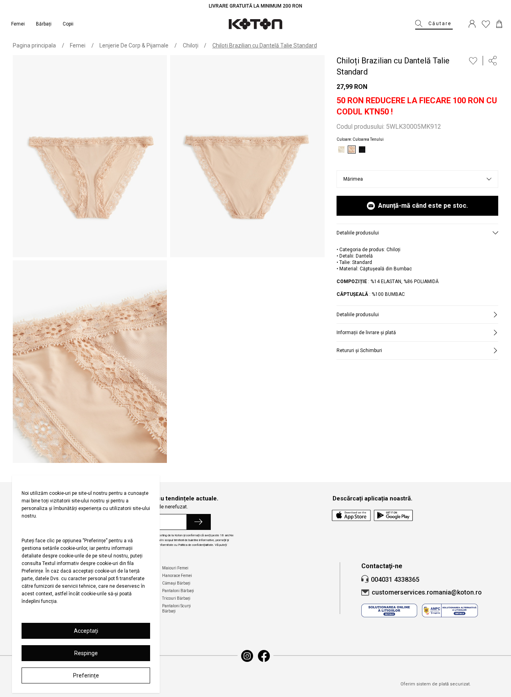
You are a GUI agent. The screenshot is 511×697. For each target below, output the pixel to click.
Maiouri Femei (175, 568)
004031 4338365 (395, 579)
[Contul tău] (472, 24)
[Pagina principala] (255, 24)
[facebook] (264, 656)
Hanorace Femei (177, 575)
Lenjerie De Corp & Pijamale (133, 45)
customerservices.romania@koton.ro (427, 592)
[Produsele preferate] (486, 24)
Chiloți (190, 45)
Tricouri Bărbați (176, 598)
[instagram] (247, 656)
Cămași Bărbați (176, 583)
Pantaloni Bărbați (178, 591)
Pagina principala (34, 45)
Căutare (440, 23)
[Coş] (499, 24)
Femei (77, 45)
